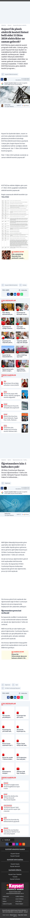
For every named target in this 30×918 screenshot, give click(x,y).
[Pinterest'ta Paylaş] (18, 294)
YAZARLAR (7, 840)
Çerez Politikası (19, 899)
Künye (4, 899)
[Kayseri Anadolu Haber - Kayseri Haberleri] (15, 887)
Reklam (4, 901)
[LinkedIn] (17, 844)
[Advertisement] (15, 11)
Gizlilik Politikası (20, 896)
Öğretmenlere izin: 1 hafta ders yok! (20, 460)
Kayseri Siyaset (15, 856)
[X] (10, 844)
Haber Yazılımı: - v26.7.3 (15, 915)
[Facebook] (7, 844)
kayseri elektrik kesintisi (11, 74)
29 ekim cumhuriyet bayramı (12, 688)
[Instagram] (13, 844)
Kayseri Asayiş (15, 864)
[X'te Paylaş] (5, 79)
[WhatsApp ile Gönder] (21, 294)
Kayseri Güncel (15, 853)
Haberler (3, 25)
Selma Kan (9, 105)
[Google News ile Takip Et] (25, 105)
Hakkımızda (6, 896)
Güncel (9, 25)
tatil (17, 685)
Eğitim (9, 460)
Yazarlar (15, 877)
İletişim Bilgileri (19, 903)
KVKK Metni (19, 901)
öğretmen (7, 483)
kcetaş (24, 285)
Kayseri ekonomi (15, 866)
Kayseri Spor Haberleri (15, 874)
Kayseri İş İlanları (15, 879)
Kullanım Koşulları (7, 903)
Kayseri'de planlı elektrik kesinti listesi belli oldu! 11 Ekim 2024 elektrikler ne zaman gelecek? (20, 25)
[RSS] (23, 844)
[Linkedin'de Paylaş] (15, 294)
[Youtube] (20, 844)
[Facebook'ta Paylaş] (2, 79)
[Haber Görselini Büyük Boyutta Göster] (15, 94)
